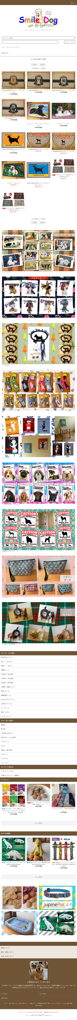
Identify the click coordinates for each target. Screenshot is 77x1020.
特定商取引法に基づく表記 (44, 1003)
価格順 (39, 59)
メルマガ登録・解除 (67, 1003)
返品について (33, 1003)
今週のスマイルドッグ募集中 (10, 775)
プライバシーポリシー (56, 1003)
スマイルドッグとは (7, 771)
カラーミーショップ (22, 1012)
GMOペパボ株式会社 (44, 1012)
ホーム (3, 47)
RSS (37, 1005)
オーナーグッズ (10, 47)
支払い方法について (13, 1003)
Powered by (28, 1015)
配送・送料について (23, 1003)
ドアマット (17, 47)
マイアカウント (5, 993)
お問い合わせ (4, 998)
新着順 (44, 59)
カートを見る (43, 993)
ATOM (40, 1005)
